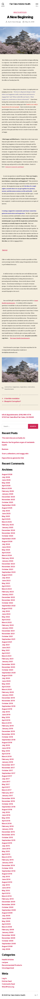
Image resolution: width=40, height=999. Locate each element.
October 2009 (7, 907)
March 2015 (6, 857)
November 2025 (8, 500)
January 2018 (7, 762)
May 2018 (6, 751)
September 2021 (8, 639)
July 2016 (6, 812)
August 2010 (7, 882)
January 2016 (7, 829)
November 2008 (8, 938)
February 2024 (8, 558)
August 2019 (7, 709)
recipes (5, 962)
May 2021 (6, 650)
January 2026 (7, 494)
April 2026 (6, 486)
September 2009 (9, 910)
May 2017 (6, 784)
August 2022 (7, 608)
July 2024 (6, 544)
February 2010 (8, 899)
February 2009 (8, 930)
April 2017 (6, 787)
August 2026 (7, 474)
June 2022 (6, 614)
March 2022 (7, 622)
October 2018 (7, 737)
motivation (31, 387)
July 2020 (6, 678)
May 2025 (6, 516)
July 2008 (6, 949)
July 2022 (6, 611)
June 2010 (6, 888)
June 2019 (6, 715)
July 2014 (6, 877)
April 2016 (6, 821)
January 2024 (7, 561)
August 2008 (7, 946)
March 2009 (7, 927)
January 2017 (7, 796)
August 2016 (7, 810)
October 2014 (7, 868)
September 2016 (8, 807)
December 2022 (8, 597)
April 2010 (6, 893)
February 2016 (8, 826)
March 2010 (7, 896)
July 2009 (6, 916)
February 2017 (7, 793)
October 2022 (7, 603)
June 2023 (6, 581)
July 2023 (6, 578)
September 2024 (9, 539)
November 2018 (8, 734)
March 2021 (6, 656)
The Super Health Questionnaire (20, 338)
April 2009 (6, 924)
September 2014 (8, 871)
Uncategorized (8, 968)
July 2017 (6, 779)
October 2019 (7, 703)
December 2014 (8, 865)
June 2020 (6, 681)
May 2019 (6, 717)
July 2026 (6, 477)
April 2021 (6, 653)
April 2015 (6, 854)
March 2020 (7, 689)
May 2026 (6, 483)
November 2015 (8, 835)
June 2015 (6, 849)
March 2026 (7, 488)
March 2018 (6, 756)
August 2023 (7, 575)
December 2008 (8, 935)
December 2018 (8, 731)
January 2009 (7, 932)
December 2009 (8, 902)
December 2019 (8, 698)
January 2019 (7, 729)
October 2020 (7, 670)
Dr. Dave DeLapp (15, 22)
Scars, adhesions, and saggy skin (15, 454)
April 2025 (6, 519)
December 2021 (8, 631)
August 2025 (7, 508)
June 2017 (6, 782)
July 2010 (6, 885)
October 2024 (7, 536)
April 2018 (6, 754)
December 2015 (8, 832)
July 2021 (6, 645)
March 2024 (7, 555)
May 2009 (6, 921)
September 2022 (8, 606)
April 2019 (6, 720)
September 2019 (8, 706)
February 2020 (8, 692)
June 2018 (6, 748)
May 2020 (6, 684)
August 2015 (7, 843)
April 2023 (6, 586)
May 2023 (6, 583)
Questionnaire (9, 389)
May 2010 (6, 890)
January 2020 (7, 695)
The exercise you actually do (13, 438)
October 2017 (7, 770)
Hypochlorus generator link (13, 458)
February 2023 (8, 592)
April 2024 (6, 553)
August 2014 (7, 874)
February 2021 (7, 659)
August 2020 (7, 675)
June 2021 (6, 648)
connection (8, 387)
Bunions (5, 449)
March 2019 (6, 723)
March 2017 (6, 790)
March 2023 (7, 589)
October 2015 (7, 837)
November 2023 (8, 567)
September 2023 (9, 572)
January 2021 (7, 661)
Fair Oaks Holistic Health (20, 4)
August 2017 (7, 776)
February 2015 (8, 860)
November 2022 (8, 600)
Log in (4, 978)
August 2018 (7, 742)
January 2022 (7, 628)
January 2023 (7, 594)
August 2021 (7, 642)
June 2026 (6, 480)
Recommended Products (12, 965)
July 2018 (6, 745)
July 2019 (6, 712)
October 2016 (7, 804)
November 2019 (8, 701)
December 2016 (8, 798)
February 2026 (8, 491)
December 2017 (8, 765)
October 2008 (7, 941)
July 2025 (6, 511)
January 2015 (7, 863)
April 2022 (6, 620)
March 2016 (6, 823)
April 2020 (6, 687)
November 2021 (8, 634)
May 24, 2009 (29, 22)
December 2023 (8, 564)
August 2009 (7, 913)
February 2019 (8, 726)
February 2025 (8, 525)
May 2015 (6, 851)
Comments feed (8, 984)
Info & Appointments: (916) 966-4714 (16, 415)
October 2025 (7, 502)
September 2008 (9, 944)
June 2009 (6, 918)
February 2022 (8, 625)
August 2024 (7, 541)
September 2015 (8, 840)
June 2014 (6, 879)
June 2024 (6, 547)
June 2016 (6, 815)
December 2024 (8, 530)
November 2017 (8, 768)
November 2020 (8, 667)
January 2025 (7, 527)
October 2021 (7, 636)
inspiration (23, 387)
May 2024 (6, 550)
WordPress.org (8, 987)
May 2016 (6, 818)
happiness (16, 387)
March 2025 (7, 522)
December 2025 (8, 497)
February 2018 (8, 759)
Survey (4, 250)
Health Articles (20, 12)
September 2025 (9, 505)
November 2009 (8, 904)
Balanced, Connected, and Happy (14, 167)
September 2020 (9, 673)
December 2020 (8, 664)
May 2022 (6, 617)
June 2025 (6, 513)
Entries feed (7, 981)
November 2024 (8, 533)
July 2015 (6, 846)
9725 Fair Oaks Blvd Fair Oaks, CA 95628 (18, 417)
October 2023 (7, 569)
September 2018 (8, 740)
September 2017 (8, 773)
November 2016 (8, 801)
